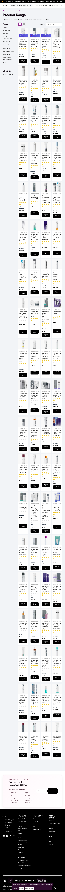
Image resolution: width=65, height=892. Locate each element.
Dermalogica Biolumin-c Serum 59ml (45, 469)
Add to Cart (23, 61)
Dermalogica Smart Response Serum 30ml (45, 738)
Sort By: (43, 24)
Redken (51, 828)
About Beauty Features (24, 824)
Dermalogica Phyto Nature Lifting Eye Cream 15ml (57, 433)
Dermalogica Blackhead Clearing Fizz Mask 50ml (57, 662)
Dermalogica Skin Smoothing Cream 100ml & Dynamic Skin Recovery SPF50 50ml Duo (46, 512)
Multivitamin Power (8, 51)
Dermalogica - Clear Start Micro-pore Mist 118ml (57, 356)
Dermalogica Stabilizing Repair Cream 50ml (57, 588)
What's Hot (36, 821)
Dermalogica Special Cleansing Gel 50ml (23, 588)
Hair (34, 826)
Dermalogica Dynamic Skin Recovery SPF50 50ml (34, 44)
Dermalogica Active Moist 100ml (34, 120)
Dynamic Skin (7, 45)
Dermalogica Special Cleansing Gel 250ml (34, 275)
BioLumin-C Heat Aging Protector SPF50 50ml (34, 588)
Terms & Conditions (23, 860)
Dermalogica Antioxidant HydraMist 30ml (23, 396)
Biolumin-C (6, 33)
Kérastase (51, 820)
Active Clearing (7, 30)
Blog (19, 849)
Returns (20, 833)
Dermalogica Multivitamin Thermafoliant (46, 432)
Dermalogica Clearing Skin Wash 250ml (23, 507)
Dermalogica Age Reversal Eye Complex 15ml (34, 470)
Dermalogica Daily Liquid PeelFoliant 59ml (45, 625)
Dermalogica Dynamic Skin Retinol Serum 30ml (23, 470)
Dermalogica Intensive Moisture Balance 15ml (57, 551)
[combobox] (19, 5)
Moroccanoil (52, 833)
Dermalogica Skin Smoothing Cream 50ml (45, 356)
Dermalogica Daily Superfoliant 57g (34, 625)
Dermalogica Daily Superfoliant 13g (34, 551)
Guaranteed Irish (22, 840)
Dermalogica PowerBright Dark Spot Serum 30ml (57, 625)
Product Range (6, 25)
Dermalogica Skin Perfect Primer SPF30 (35, 197)
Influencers (20, 852)
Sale (34, 818)
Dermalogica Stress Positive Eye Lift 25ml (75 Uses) (34, 701)
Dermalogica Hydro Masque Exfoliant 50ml (34, 739)
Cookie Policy (21, 862)
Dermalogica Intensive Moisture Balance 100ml (45, 45)
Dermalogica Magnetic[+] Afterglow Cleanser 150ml (45, 663)
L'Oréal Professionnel (54, 823)
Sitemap (20, 868)
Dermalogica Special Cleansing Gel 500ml (23, 198)
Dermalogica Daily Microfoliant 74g (57, 121)
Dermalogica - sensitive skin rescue (57, 313)
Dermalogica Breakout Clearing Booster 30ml (45, 552)
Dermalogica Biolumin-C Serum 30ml (34, 661)
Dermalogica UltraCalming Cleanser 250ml (23, 82)
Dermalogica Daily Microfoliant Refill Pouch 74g (23, 276)
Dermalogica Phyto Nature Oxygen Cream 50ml (46, 237)
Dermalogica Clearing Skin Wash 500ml (57, 699)
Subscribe (52, 791)
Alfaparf (51, 826)
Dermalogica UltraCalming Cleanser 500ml (46, 121)
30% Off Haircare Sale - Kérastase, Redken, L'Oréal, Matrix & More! (23, 1)
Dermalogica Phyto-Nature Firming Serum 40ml (46, 588)
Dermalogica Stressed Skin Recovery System (46, 396)
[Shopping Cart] (61, 5)
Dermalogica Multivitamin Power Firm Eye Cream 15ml (23, 238)
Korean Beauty (37, 829)
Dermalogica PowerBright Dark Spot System (34, 396)
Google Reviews (22, 821)
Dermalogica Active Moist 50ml (57, 737)
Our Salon (20, 855)
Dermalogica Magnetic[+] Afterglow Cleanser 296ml (23, 701)
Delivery (20, 830)
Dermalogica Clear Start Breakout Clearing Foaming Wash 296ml (34, 159)
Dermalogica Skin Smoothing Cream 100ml (23, 44)
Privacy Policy (21, 857)
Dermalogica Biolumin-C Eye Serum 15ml (57, 237)
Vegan (5, 62)
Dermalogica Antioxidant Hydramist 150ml (45, 275)
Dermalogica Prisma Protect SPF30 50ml (23, 662)
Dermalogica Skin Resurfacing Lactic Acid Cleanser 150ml (57, 471)
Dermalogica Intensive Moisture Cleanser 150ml (57, 276)
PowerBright (6, 54)
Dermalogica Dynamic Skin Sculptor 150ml (23, 738)
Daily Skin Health (8, 42)
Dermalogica (21, 847)
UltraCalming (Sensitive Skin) (7, 58)
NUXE (50, 839)
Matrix (50, 836)
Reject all (21, 888)
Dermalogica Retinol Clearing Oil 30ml (45, 700)
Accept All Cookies (29, 888)
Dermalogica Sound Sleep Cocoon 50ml (34, 314)
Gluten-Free (6, 48)
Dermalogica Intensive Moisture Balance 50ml (35, 356)
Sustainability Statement (24, 865)
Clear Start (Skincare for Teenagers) (9, 37)
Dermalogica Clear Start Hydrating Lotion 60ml (57, 508)
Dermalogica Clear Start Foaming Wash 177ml (23, 551)
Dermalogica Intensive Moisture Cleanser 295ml (34, 83)
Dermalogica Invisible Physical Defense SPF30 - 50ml (23, 357)
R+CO (50, 841)
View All (51, 844)
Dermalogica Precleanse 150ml (23, 120)
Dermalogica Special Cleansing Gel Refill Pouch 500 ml (57, 45)
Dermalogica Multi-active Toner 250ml (57, 81)
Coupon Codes (22, 818)
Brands (35, 824)
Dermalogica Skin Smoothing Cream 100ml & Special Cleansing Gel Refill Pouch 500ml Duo (35, 512)
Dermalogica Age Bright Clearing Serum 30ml (34, 237)
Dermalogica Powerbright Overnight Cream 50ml (23, 158)
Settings (15, 888)
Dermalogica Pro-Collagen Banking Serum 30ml (57, 158)
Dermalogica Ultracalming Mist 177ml (57, 395)
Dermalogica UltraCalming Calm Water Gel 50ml (46, 158)
